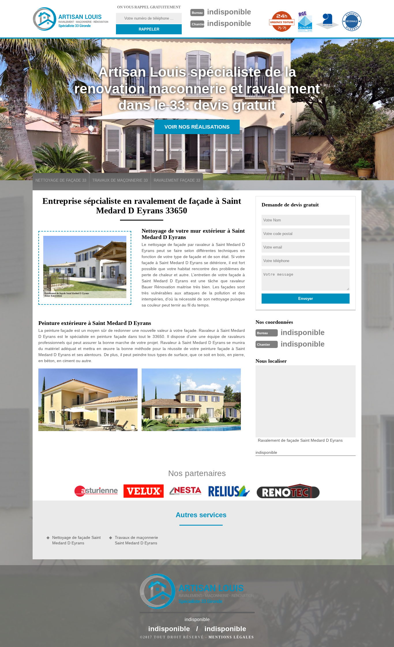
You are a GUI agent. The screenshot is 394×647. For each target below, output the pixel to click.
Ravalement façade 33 (177, 180)
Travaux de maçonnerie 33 (120, 180)
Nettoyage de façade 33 (60, 180)
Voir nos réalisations (197, 127)
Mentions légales (231, 637)
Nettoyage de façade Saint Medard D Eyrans (76, 540)
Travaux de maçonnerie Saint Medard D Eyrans (136, 540)
